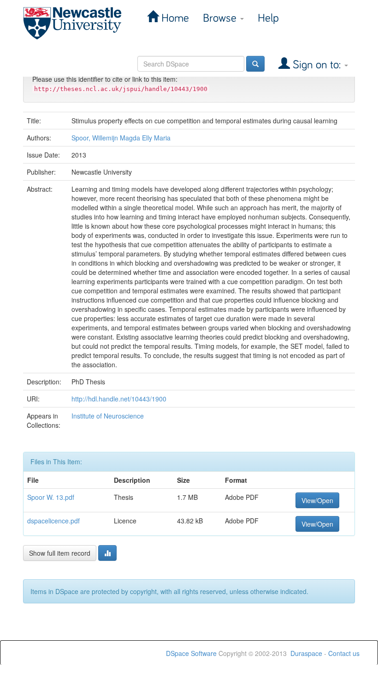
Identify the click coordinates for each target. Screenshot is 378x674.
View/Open (317, 500)
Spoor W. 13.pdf (50, 497)
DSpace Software (191, 653)
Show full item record (59, 553)
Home (174, 18)
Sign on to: (316, 65)
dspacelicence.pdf (53, 520)
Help (268, 18)
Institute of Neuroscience (107, 415)
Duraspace (306, 653)
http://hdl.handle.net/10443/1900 (118, 398)
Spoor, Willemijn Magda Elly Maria (121, 137)
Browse (221, 18)
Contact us (344, 653)
